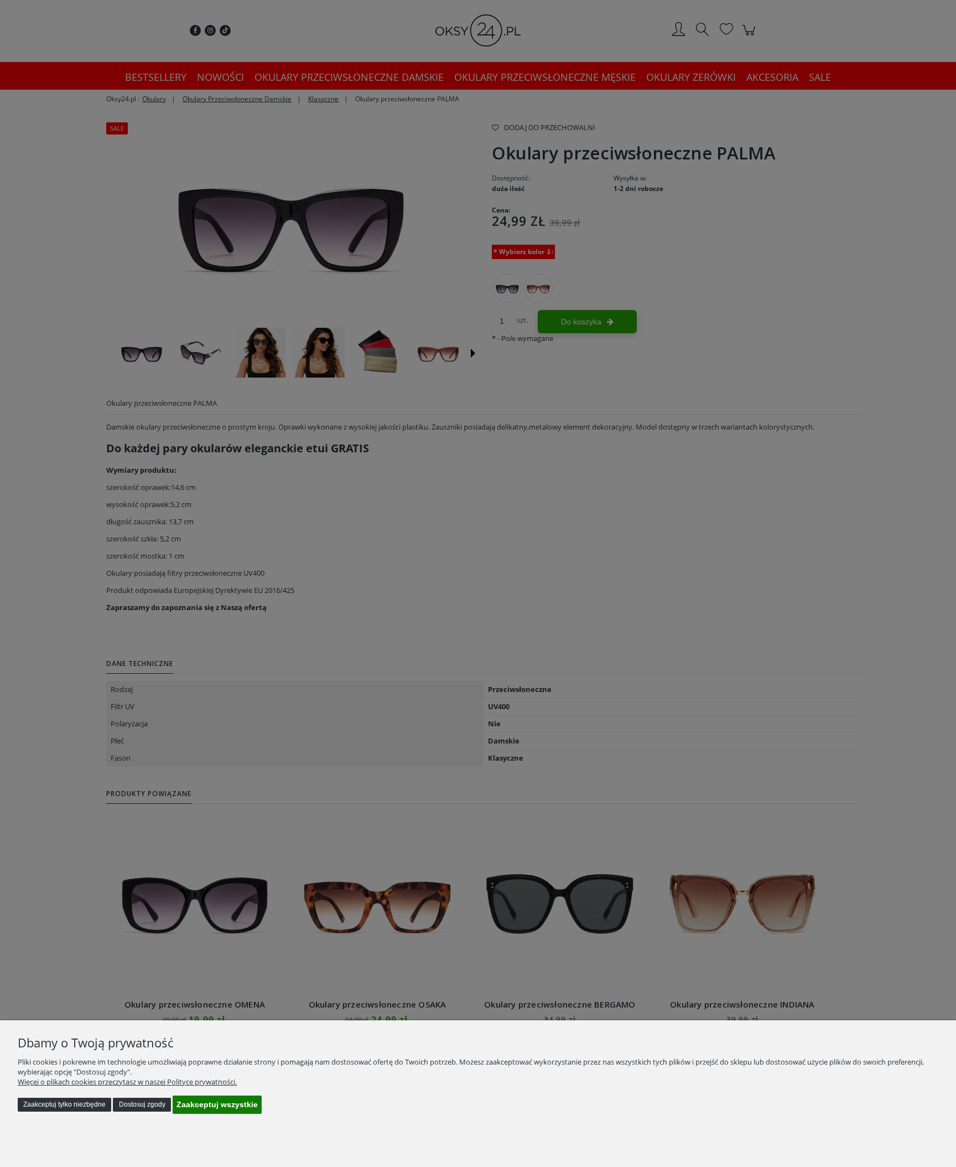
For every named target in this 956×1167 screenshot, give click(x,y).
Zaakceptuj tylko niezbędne (64, 1104)
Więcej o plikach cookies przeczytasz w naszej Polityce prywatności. (127, 1082)
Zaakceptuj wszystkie (217, 1104)
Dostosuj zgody (142, 1104)
